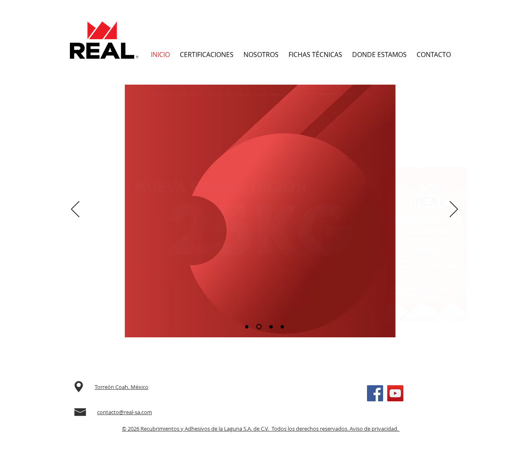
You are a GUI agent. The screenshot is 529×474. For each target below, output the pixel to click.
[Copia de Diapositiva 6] (282, 326)
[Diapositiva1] (246, 326)
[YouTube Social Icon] (395, 393)
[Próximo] (454, 209)
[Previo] (75, 209)
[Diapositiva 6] (271, 326)
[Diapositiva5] (259, 326)
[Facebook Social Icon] (375, 393)
